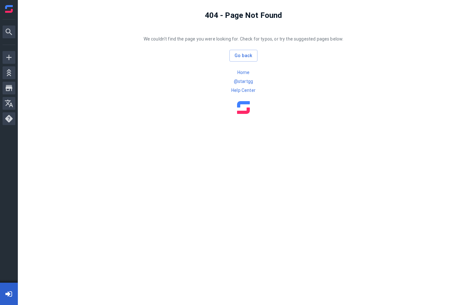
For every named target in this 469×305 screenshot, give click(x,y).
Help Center (243, 90)
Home (243, 72)
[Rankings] (9, 72)
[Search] (9, 32)
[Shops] (9, 88)
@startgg (243, 81)
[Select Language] (9, 103)
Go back (243, 55)
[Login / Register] (9, 294)
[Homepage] (9, 9)
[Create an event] (9, 57)
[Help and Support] (9, 118)
